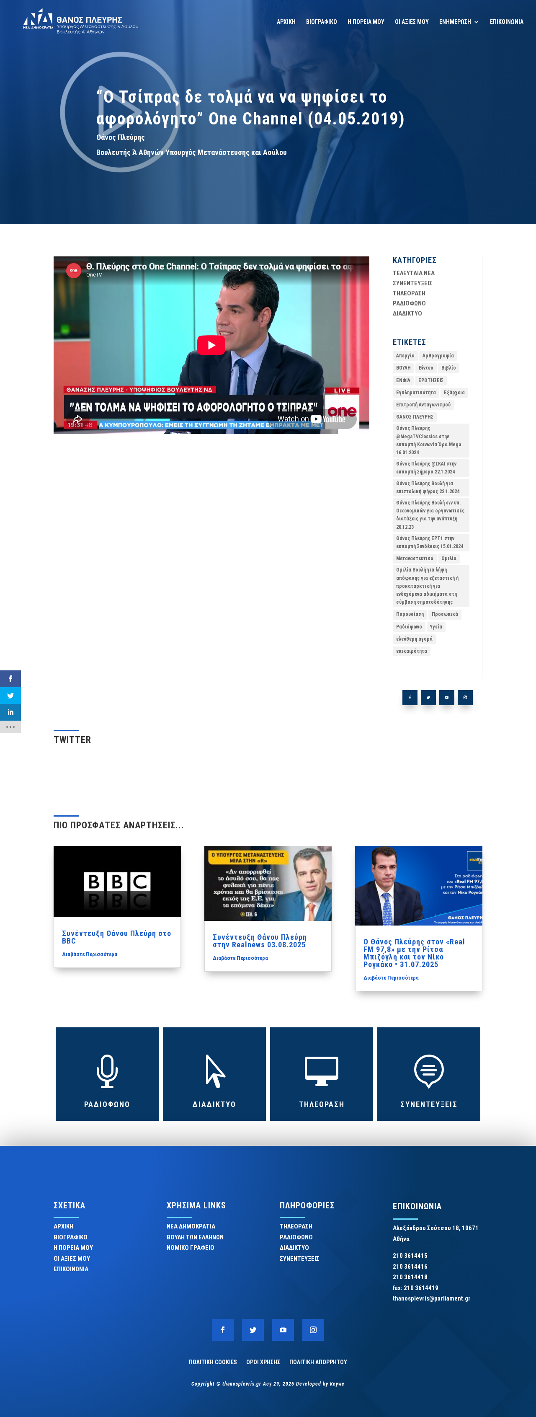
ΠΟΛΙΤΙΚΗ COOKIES (213, 1362)
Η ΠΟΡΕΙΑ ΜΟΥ (366, 22)
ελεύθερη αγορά (414, 639)
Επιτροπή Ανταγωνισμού (423, 405)
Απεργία (405, 356)
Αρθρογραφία (438, 356)
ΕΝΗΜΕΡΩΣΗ (455, 22)
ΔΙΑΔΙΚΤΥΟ (407, 313)
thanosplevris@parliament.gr (432, 1298)
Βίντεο (426, 368)
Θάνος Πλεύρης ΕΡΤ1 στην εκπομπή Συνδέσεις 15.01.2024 (429, 542)
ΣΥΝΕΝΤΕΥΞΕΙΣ (413, 283)
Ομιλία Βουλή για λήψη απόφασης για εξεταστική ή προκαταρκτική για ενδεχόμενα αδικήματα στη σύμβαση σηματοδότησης (427, 586)
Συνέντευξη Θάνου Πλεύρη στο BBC (116, 937)
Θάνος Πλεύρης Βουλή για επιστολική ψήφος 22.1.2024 (427, 487)
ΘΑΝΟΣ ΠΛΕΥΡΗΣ (414, 417)
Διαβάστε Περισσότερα (89, 954)
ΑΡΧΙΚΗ (286, 22)
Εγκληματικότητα (416, 393)
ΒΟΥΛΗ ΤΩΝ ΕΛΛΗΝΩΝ (195, 1237)
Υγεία (436, 627)
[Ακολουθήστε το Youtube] (446, 697)
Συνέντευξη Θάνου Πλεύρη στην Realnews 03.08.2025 (260, 941)
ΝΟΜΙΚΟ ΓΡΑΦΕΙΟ (190, 1248)
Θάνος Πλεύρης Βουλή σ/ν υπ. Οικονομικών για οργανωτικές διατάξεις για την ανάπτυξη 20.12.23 (430, 515)
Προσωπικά (445, 614)
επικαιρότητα (411, 651)
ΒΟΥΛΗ (403, 368)
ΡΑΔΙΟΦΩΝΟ (409, 303)
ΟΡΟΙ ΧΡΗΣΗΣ (263, 1362)
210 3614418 (410, 1277)
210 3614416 (410, 1266)
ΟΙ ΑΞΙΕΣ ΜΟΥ (412, 22)
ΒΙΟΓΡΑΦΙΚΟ (321, 22)
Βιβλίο (448, 368)
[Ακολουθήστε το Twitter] (428, 697)
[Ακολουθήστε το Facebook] (409, 697)
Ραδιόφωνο (409, 627)
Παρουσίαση (410, 614)
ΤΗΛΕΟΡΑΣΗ (409, 293)
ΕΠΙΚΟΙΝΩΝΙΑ (506, 22)
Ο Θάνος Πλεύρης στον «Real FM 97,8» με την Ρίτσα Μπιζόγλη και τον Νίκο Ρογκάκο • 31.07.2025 (414, 953)
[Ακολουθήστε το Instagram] (465, 697)
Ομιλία (448, 558)
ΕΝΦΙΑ (403, 380)
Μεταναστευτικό (414, 558)
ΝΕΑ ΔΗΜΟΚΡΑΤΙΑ (191, 1226)
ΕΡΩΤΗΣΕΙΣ (430, 380)
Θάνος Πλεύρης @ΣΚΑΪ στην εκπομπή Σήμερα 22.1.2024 (426, 468)
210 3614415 (410, 1255)
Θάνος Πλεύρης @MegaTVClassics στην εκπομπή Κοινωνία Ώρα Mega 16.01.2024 (428, 440)
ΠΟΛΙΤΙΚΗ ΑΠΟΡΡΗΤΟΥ (318, 1362)
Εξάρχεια (454, 393)
